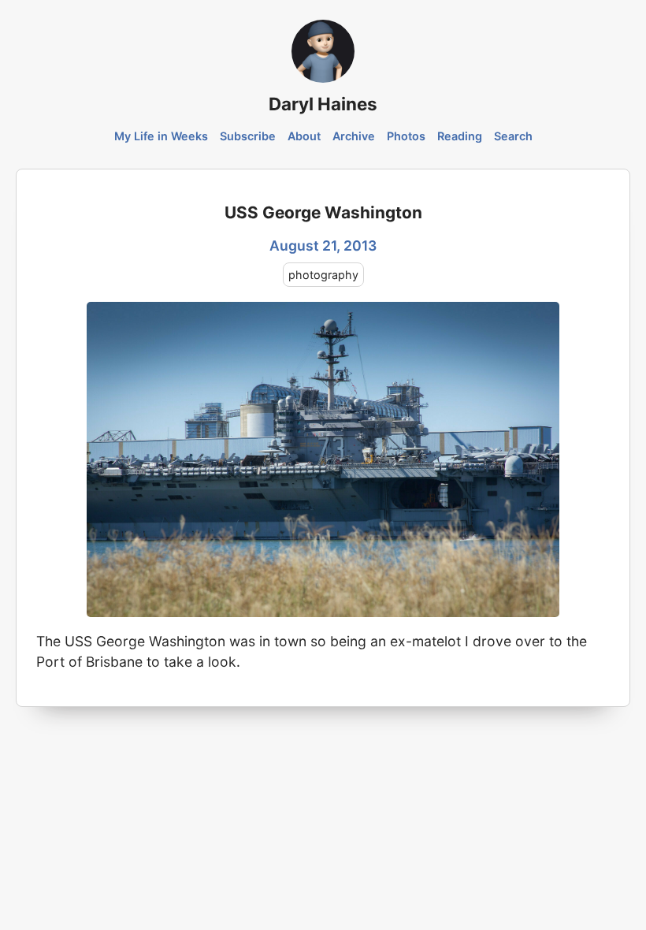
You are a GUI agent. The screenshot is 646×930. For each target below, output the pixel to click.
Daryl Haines (323, 103)
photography (323, 274)
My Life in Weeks (161, 136)
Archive (353, 136)
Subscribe (248, 136)
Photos (406, 136)
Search (513, 136)
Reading (459, 136)
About (304, 136)
